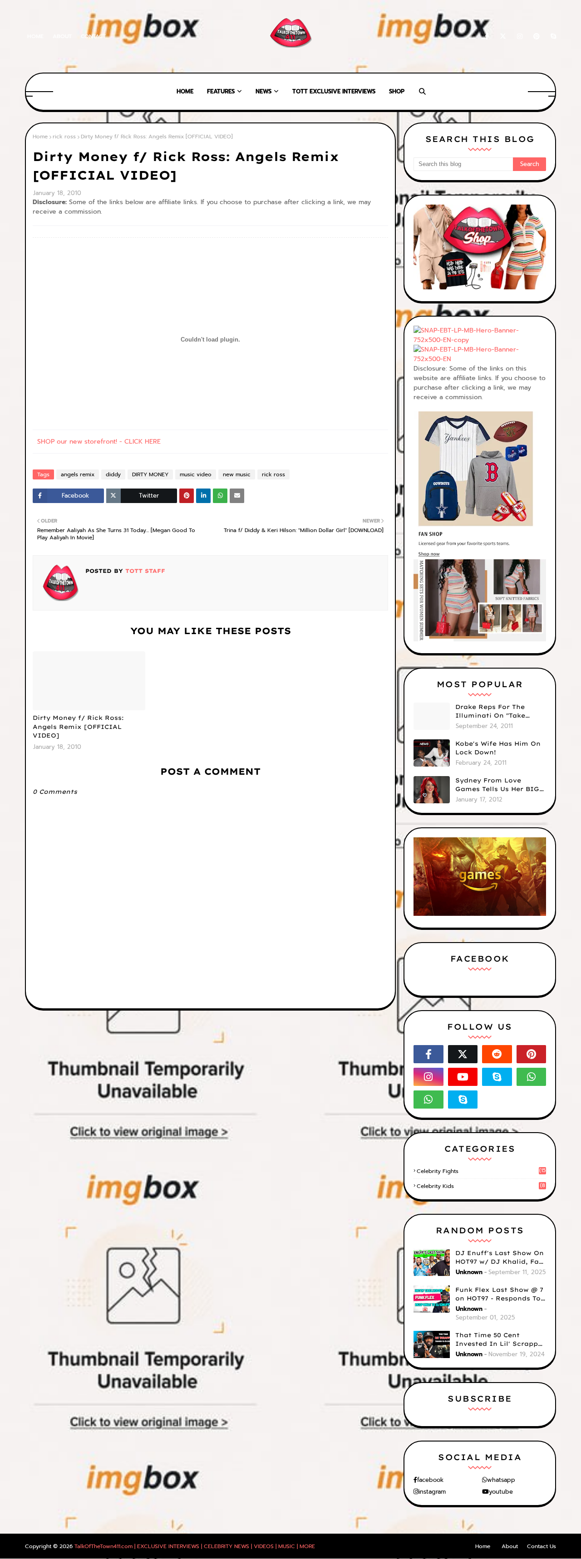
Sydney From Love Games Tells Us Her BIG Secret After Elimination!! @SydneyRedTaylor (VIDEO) (497, 785)
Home (35, 36)
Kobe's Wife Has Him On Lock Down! (498, 748)
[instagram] (520, 36)
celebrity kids (481, 1186)
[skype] (551, 36)
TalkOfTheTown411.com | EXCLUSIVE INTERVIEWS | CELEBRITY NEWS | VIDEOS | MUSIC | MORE (194, 1546)
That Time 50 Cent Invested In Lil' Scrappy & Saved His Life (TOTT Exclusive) (498, 1340)
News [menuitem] (263, 91)
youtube (501, 1491)
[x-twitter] (503, 36)
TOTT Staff (144, 570)
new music (237, 474)
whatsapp (501, 1480)
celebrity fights (481, 1171)
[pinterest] (536, 36)
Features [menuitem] (221, 91)
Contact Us (541, 1546)
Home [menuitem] (185, 91)
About (62, 36)
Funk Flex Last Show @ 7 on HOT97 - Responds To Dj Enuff (499, 1294)
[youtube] (463, 1077)
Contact (93, 36)
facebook (430, 1480)
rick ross (64, 136)
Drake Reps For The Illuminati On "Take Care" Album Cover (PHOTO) (490, 711)
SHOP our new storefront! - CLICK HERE (99, 441)
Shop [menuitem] (396, 91)
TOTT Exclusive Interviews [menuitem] (333, 91)
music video (196, 474)
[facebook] (487, 36)
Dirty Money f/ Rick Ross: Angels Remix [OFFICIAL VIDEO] (78, 726)
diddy (113, 474)
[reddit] (497, 1054)
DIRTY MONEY (150, 474)
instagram (432, 1491)
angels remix (77, 474)
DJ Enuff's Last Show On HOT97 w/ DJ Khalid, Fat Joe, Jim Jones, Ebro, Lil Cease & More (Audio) (499, 1257)
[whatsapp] (532, 1077)
